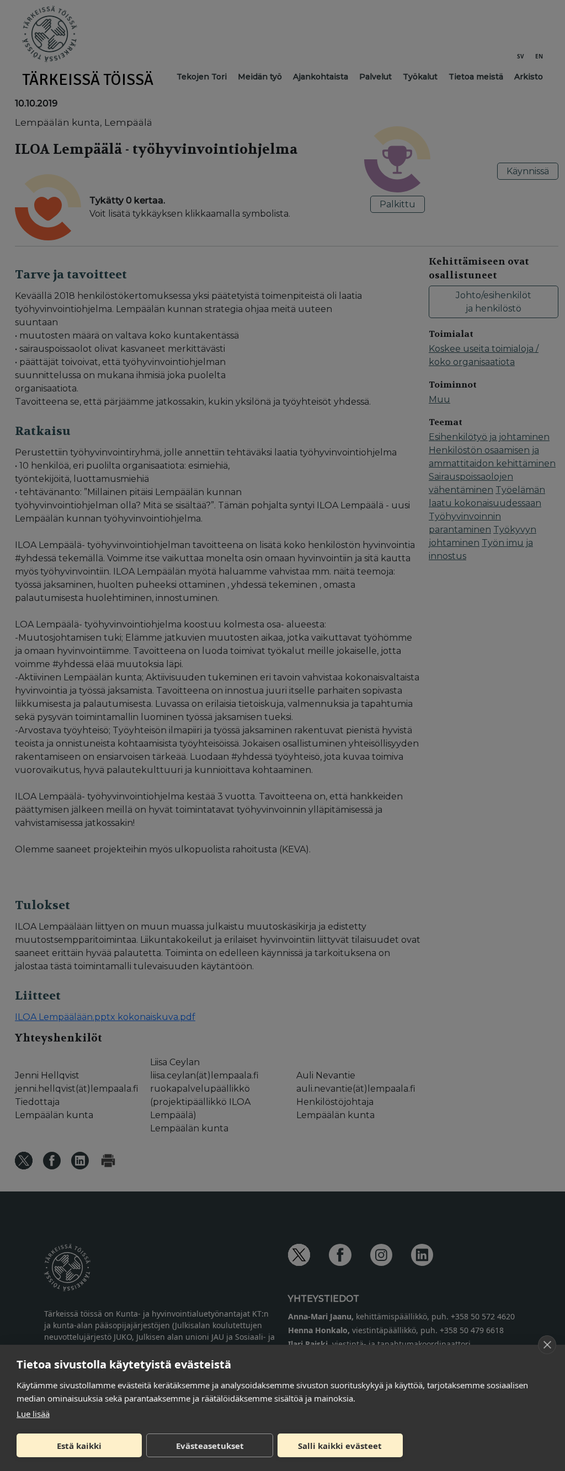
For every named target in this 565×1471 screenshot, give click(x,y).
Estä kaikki (79, 1445)
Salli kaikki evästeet (340, 1445)
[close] (547, 1344)
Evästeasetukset (210, 1445)
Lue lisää (33, 1413)
